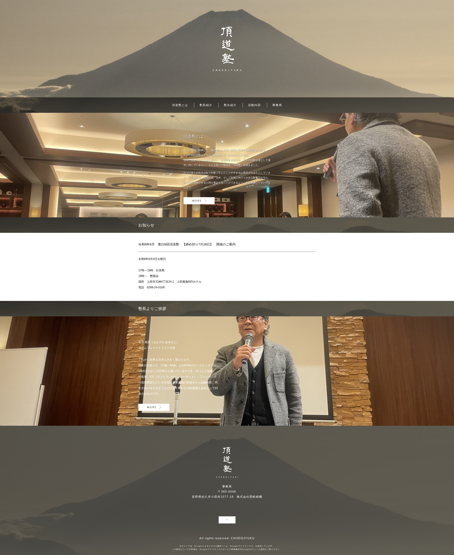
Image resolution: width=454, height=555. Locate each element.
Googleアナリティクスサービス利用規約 (220, 549)
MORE (199, 200)
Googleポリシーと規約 (253, 549)
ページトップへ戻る (227, 519)
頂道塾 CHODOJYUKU (227, 49)
